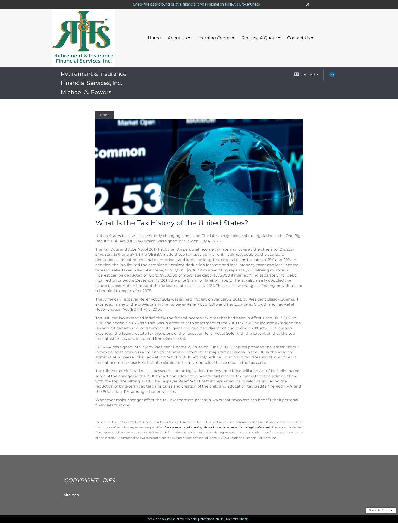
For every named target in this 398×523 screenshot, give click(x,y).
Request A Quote (259, 37)
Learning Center (214, 37)
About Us (177, 37)
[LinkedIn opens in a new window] (332, 76)
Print (104, 115)
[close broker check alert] (308, 4)
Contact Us (298, 37)
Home (154, 37)
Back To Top (379, 510)
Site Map (71, 495)
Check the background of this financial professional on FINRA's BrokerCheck (196, 4)
